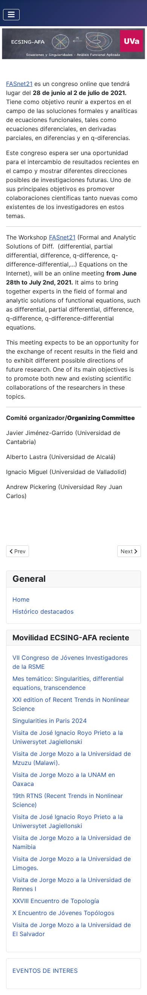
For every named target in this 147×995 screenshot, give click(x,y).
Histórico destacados (43, 611)
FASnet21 (19, 83)
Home (20, 599)
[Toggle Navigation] (11, 14)
